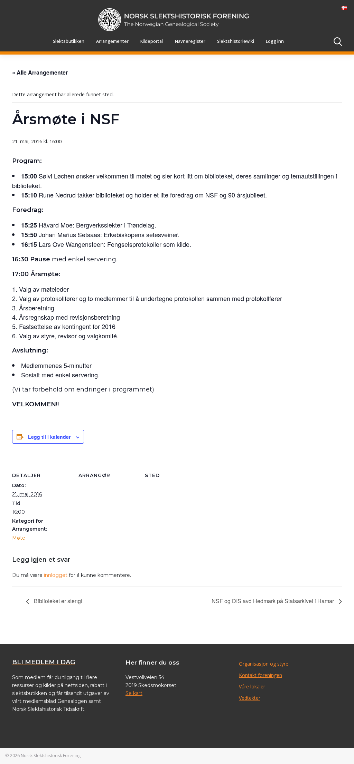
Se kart (133, 693)
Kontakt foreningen (260, 675)
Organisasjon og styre (263, 663)
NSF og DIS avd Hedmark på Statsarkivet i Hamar (273, 601)
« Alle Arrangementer (40, 72)
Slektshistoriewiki (235, 41)
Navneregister (190, 41)
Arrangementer (112, 41)
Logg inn (275, 41)
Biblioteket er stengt (57, 601)
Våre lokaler (252, 686)
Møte (18, 538)
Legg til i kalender (49, 436)
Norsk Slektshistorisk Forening (51, 755)
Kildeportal (151, 41)
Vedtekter (249, 698)
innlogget (55, 575)
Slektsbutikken (68, 41)
